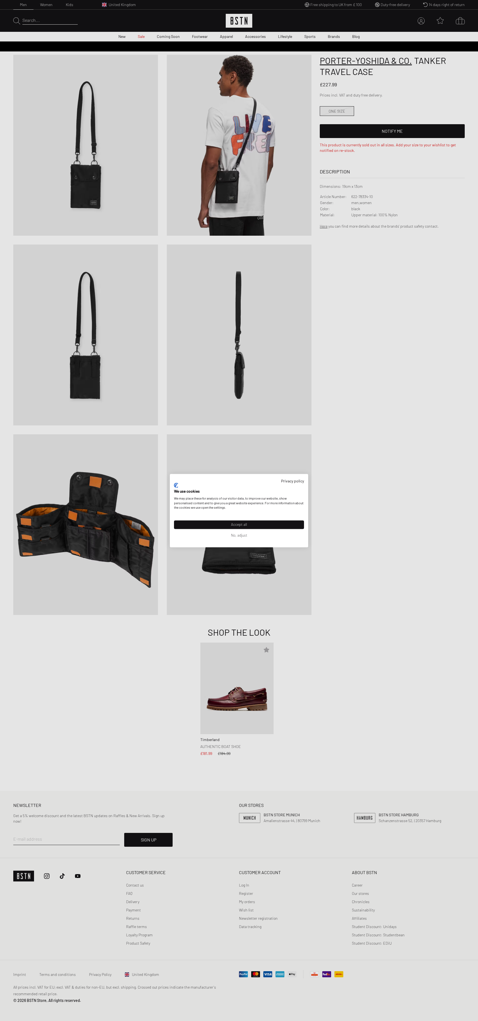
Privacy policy (292, 481)
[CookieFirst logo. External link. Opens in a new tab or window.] (176, 485)
